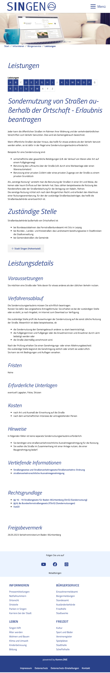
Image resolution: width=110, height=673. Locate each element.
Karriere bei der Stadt (20, 613)
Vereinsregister (64, 636)
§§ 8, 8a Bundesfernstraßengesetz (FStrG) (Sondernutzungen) (44, 503)
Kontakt (86, 668)
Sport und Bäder (64, 632)
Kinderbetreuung (18, 645)
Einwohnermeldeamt (67, 592)
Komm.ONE (61, 659)
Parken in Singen (17, 609)
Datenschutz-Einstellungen (65, 668)
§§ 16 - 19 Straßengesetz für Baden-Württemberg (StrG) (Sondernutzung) (50, 499)
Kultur (59, 628)
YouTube (43, 564)
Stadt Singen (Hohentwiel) (27, 248)
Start (6, 46)
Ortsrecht (14, 600)
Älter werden (16, 632)
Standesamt (62, 600)
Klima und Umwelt (18, 641)
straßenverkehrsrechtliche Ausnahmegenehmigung (38, 473)
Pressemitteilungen (19, 592)
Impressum (26, 668)
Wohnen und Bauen (19, 636)
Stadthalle (61, 645)
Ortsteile (13, 604)
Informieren (18, 46)
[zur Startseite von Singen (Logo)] (31, 6)
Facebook (55, 564)
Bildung (13, 649)
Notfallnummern (17, 596)
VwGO (16, 506)
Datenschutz (41, 668)
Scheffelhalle (63, 649)
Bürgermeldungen (65, 596)
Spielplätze (62, 641)
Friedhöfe (61, 609)
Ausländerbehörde (65, 604)
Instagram (66, 564)
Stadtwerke (62, 613)
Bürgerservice (34, 46)
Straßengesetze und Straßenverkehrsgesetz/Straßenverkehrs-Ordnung (49, 469)
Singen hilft (15, 628)
